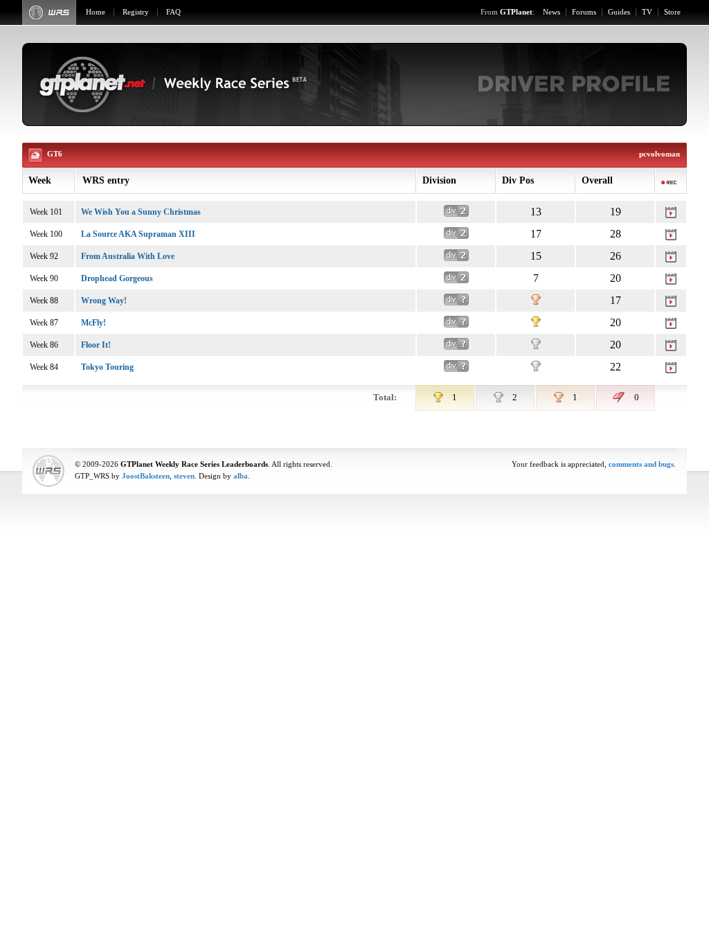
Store (672, 12)
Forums (584, 12)
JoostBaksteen (146, 476)
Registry (136, 12)
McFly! (93, 323)
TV (647, 12)
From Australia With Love (127, 256)
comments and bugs (641, 464)
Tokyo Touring (107, 367)
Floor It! (96, 345)
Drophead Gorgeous (117, 278)
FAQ (173, 12)
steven (184, 476)
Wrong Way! (104, 300)
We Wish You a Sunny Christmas (141, 212)
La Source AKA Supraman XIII (138, 234)
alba (240, 476)
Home (95, 12)
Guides (619, 12)
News (551, 12)
